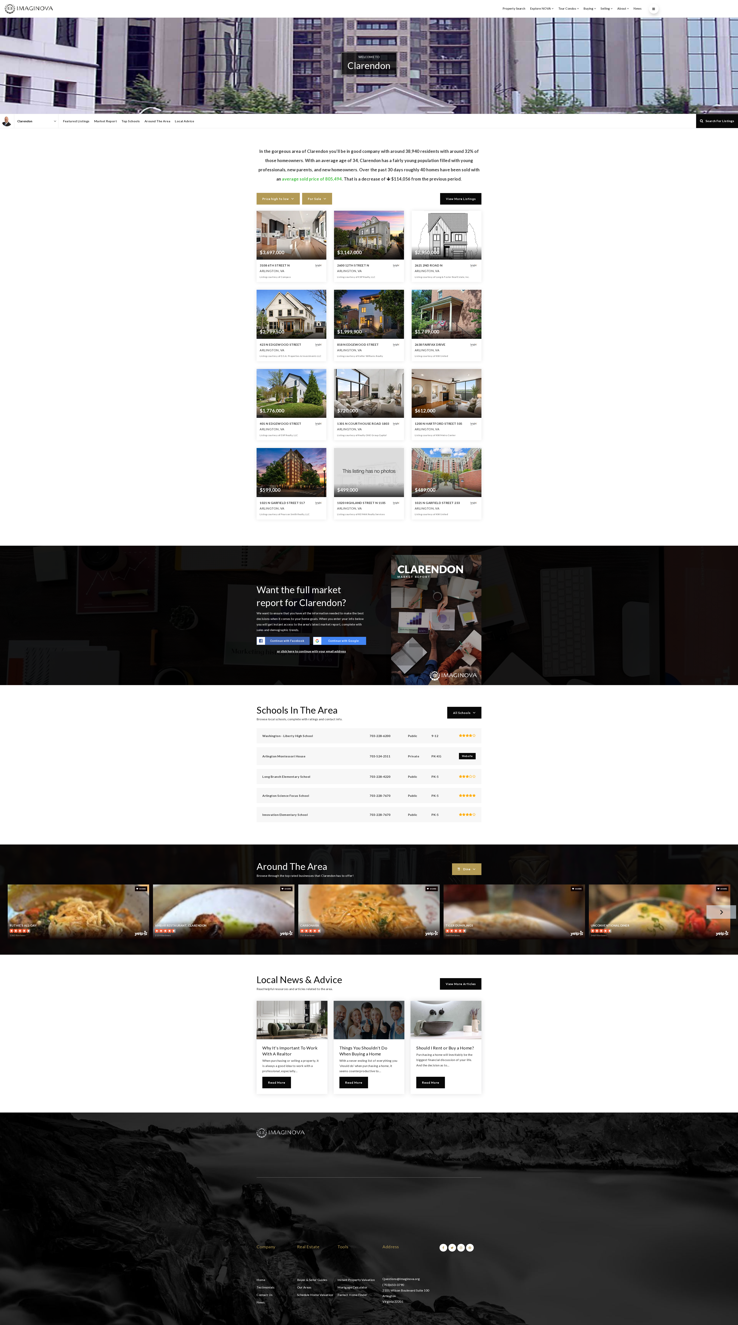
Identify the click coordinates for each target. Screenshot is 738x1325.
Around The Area (157, 121)
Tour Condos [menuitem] (567, 8)
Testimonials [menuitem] (265, 1287)
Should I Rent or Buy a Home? (445, 1047)
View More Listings (461, 199)
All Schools (461, 713)
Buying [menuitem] (588, 8)
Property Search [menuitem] (514, 8)
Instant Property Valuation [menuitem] (356, 1280)
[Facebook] (442, 1247)
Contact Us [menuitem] (265, 1295)
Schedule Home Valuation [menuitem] (315, 1295)
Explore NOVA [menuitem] (541, 8)
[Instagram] (460, 1247)
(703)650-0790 (393, 1285)
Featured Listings (76, 121)
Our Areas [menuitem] (304, 1287)
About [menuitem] (622, 8)
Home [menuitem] (261, 1280)
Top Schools (130, 121)
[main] (369, 565)
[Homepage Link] (281, 1132)
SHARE (142, 889)
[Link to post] (292, 1020)
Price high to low (275, 199)
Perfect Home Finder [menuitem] (352, 1295)
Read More (276, 1082)
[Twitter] (451, 1247)
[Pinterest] (469, 1247)
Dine (466, 869)
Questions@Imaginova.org (401, 1279)
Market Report (105, 121)
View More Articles (461, 984)
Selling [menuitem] (606, 8)
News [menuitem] (637, 8)
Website (467, 756)
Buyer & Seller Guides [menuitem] (312, 1280)
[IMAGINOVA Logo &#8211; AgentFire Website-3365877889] (29, 8)
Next (721, 912)
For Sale (314, 199)
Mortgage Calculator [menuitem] (352, 1287)
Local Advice (184, 121)
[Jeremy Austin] (7, 121)
